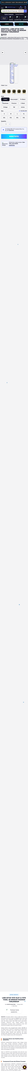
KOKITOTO (14, 136)
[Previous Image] (2, 52)
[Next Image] (25, 52)
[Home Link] (10, 7)
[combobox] (12, 11)
